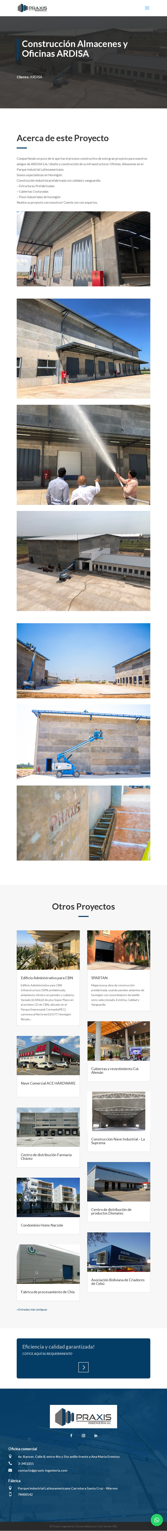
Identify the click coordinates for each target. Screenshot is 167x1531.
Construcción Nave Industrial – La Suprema (118, 1141)
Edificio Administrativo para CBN (47, 978)
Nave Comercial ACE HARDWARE (48, 1083)
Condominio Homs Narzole (42, 1225)
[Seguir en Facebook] (71, 1435)
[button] (157, 1520)
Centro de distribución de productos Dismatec (111, 1211)
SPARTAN (99, 978)
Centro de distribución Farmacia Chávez (46, 1156)
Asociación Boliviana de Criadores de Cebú (118, 1282)
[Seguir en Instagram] (83, 1435)
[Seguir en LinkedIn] (95, 1435)
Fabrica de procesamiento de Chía (48, 1292)
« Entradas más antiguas (32, 1309)
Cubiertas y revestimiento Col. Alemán (115, 1070)
